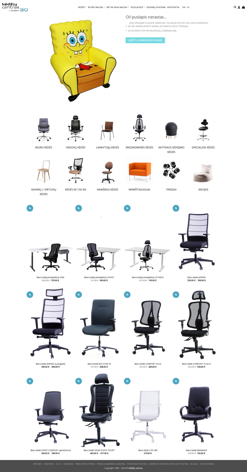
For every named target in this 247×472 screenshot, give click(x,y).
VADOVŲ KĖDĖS (75, 147)
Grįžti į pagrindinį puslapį (145, 40)
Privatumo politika (137, 464)
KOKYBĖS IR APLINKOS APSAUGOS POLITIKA (169, 464)
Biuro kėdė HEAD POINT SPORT (99, 450)
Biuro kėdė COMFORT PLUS (148, 363)
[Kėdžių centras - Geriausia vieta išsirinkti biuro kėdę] (15, 7)
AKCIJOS (203, 189)
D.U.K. (59, 464)
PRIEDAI (171, 189)
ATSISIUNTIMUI (207, 464)
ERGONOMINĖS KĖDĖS (139, 147)
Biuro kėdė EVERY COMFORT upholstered (50, 450)
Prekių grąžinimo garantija (111, 464)
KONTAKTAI (173, 7)
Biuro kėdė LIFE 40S (147, 450)
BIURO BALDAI (95, 7)
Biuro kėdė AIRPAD (196, 277)
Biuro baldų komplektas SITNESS (148, 277)
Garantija (68, 464)
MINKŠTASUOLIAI (139, 189)
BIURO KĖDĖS (43, 147)
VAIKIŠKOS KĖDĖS (107, 189)
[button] (235, 7)
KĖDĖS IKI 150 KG (75, 189)
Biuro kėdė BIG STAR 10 (99, 363)
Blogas (194, 464)
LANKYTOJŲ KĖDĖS (107, 147)
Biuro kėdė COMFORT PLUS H (196, 363)
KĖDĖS (81, 7)
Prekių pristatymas (85, 464)
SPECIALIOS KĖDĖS (203, 147)
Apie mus (37, 464)
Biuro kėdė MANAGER (196, 450)
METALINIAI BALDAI (116, 7)
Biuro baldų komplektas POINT (99, 277)
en (183, 7)
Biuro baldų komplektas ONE (50, 277)
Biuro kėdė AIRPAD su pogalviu (50, 363)
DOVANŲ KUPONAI (156, 7)
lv (188, 7)
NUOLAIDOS (137, 7)
